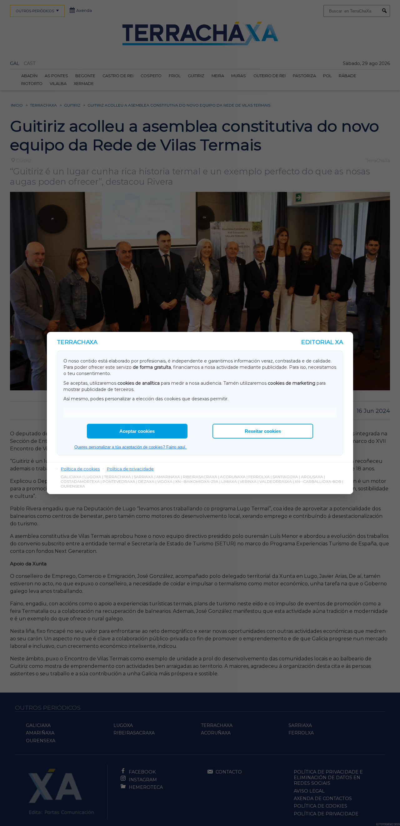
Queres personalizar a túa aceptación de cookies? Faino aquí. (130, 447)
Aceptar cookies (137, 431)
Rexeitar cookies (263, 431)
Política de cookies (80, 468)
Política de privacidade (130, 468)
